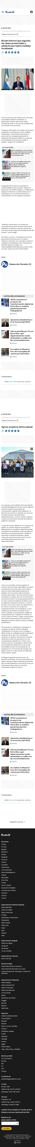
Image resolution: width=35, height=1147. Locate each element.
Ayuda (27, 1138)
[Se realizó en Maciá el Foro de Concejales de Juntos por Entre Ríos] (5, 352)
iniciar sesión (13, 382)
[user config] (31, 12)
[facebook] (9, 52)
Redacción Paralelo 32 (20, 264)
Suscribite (6, 1129)
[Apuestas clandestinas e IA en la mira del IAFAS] (5, 323)
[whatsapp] (6, 52)
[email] (15, 52)
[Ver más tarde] (2, 52)
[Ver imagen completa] (31, 70)
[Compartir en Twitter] (12, 52)
